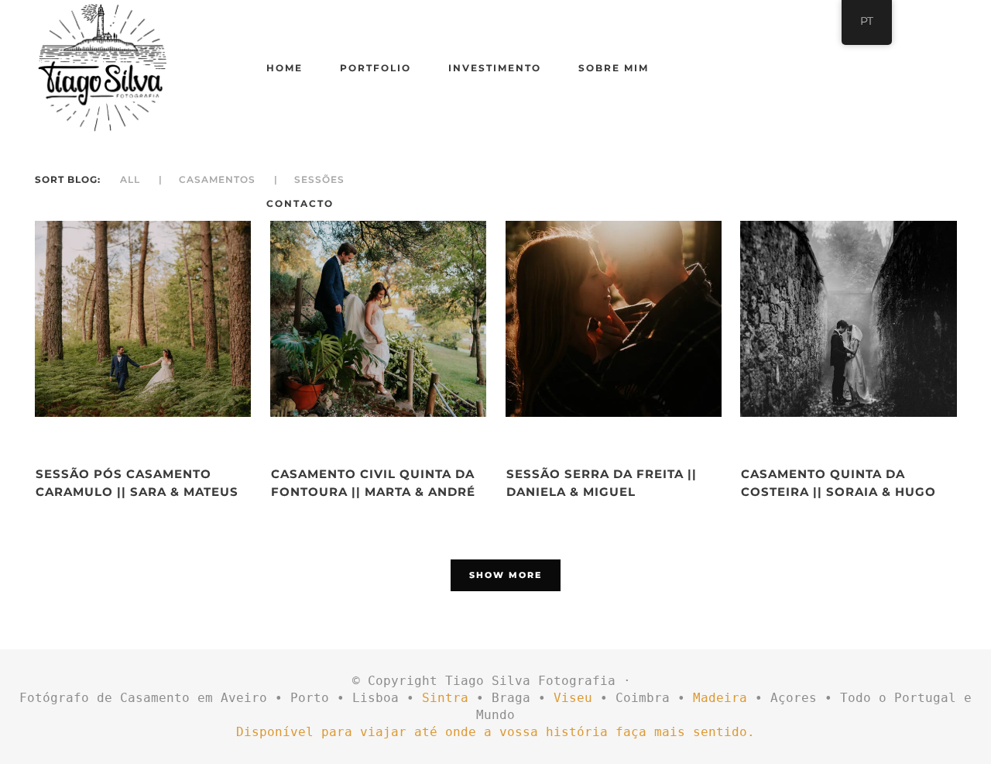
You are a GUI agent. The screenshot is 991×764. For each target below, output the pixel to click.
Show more (505, 575)
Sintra (445, 697)
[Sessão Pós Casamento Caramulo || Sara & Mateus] (143, 319)
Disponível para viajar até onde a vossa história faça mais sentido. (495, 731)
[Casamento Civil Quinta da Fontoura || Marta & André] (378, 319)
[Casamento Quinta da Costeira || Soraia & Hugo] (848, 319)
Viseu (573, 697)
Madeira (720, 697)
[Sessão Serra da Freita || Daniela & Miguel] (614, 319)
